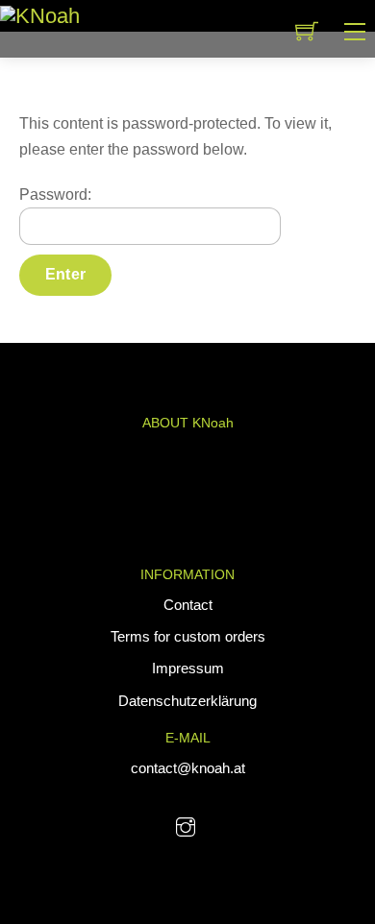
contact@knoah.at (188, 768)
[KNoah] (40, 15)
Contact (187, 604)
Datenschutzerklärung (187, 701)
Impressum (188, 668)
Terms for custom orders (188, 636)
